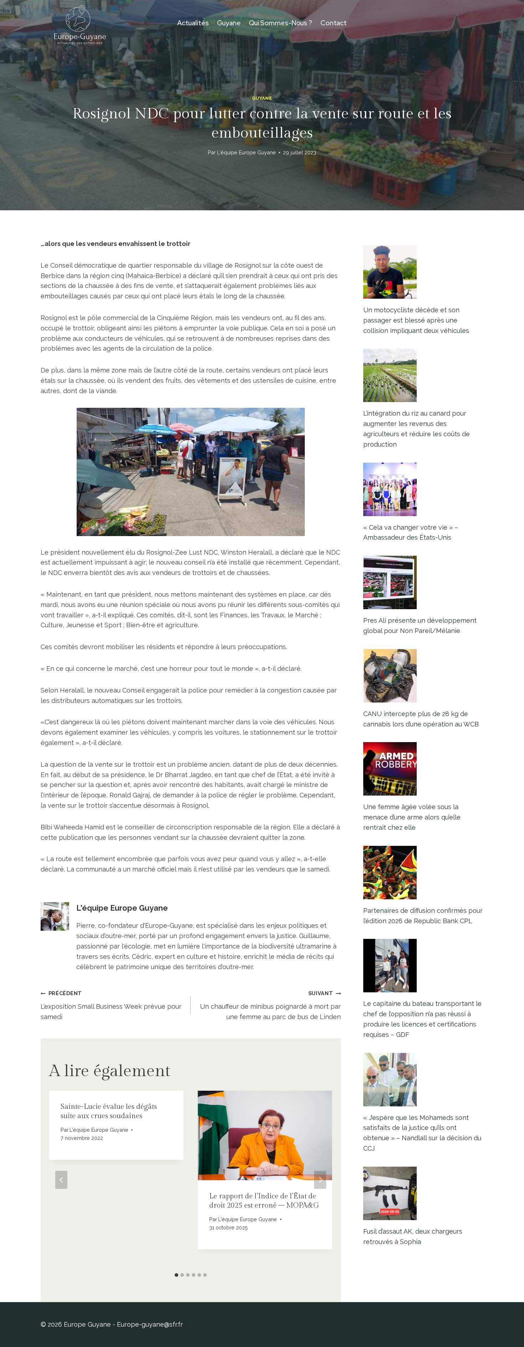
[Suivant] (320, 1180)
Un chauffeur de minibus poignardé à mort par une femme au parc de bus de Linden (270, 1005)
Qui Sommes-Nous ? (280, 23)
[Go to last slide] (61, 1180)
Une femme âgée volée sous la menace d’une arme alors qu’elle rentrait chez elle (412, 817)
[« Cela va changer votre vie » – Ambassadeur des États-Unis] (423, 489)
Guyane (229, 23)
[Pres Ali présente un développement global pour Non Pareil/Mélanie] (423, 582)
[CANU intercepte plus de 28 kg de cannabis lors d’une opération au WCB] (423, 676)
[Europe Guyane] (80, 23)
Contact (333, 23)
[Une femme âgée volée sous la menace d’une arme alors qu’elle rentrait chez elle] (423, 769)
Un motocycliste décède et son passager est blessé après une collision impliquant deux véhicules (416, 320)
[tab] (176, 1275)
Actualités (193, 23)
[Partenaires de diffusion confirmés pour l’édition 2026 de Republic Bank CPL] (423, 872)
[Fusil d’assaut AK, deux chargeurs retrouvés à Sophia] (423, 1193)
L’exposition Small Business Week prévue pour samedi (111, 1005)
